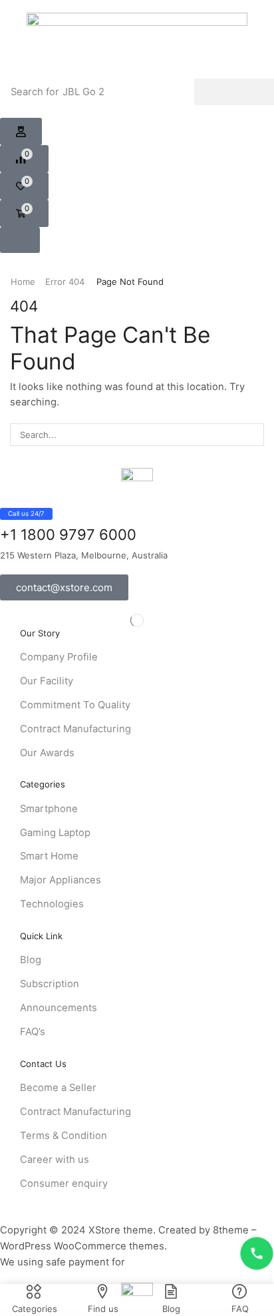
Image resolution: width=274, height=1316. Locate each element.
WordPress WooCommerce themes (82, 1246)
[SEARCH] (252, 434)
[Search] (234, 92)
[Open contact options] (256, 1253)
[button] (21, 132)
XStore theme (120, 1230)
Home (23, 281)
